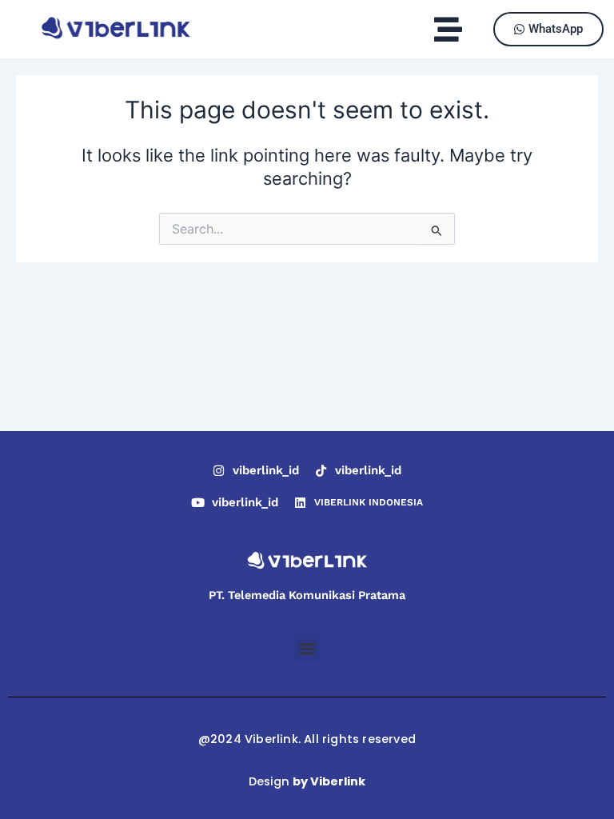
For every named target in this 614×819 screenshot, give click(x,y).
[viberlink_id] (219, 471)
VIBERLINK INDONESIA (368, 502)
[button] (449, 29)
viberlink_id (266, 470)
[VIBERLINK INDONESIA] (300, 503)
